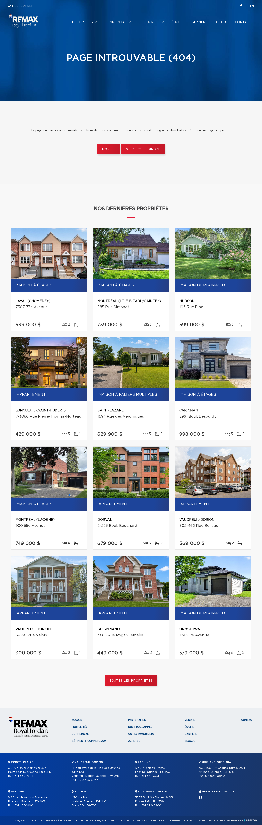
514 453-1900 (24, 805)
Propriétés (82, 22)
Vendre (190, 720)
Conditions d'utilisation (202, 821)
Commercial (115, 22)
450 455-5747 (88, 780)
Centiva (250, 820)
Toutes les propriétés (131, 680)
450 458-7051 (87, 805)
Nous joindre (22, 6)
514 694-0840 (215, 776)
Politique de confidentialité (167, 821)
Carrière (199, 22)
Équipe (177, 22)
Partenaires (137, 720)
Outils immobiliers (141, 734)
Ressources (149, 22)
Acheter (134, 741)
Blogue (221, 22)
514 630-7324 (24, 776)
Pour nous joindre (142, 149)
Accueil (109, 149)
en (252, 6)
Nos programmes (140, 727)
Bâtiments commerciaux (89, 741)
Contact (243, 22)
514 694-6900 (151, 805)
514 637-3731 (150, 776)
